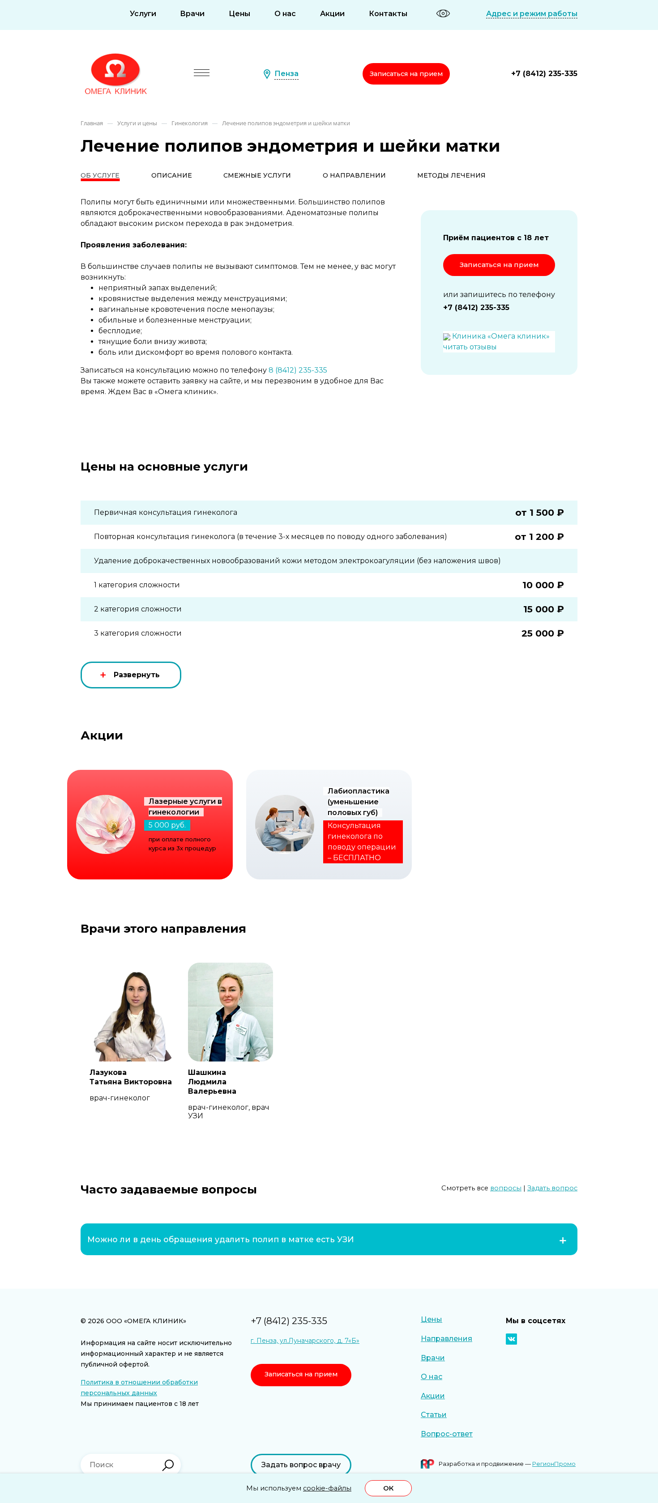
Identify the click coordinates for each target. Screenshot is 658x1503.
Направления (446, 1338)
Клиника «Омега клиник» (501, 336)
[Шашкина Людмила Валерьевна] (230, 1012)
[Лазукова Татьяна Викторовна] (132, 1012)
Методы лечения (451, 175)
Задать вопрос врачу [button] (301, 1465)
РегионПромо (554, 1463)
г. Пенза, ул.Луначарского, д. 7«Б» (305, 1341)
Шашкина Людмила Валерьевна (212, 1081)
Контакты (388, 13)
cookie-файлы (327, 1488)
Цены (239, 13)
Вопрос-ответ (447, 1434)
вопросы (505, 1188)
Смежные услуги (257, 175)
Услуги (143, 13)
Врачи (192, 13)
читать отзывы (470, 347)
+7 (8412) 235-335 (544, 73)
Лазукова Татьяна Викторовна (131, 1077)
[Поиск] (167, 1465)
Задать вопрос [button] (552, 1188)
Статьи (434, 1414)
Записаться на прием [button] (406, 74)
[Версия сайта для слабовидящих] (443, 13)
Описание (171, 175)
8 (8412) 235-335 (298, 370)
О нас (285, 13)
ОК (388, 1488)
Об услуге (100, 175)
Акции (332, 13)
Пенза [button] (286, 73)
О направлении (354, 175)
